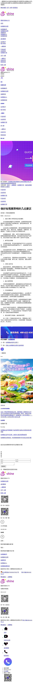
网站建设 (3, 577)
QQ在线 (6, 671)
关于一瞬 (9, 7)
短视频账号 (4, 29)
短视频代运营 (4, 26)
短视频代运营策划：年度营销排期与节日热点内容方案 (16, 437)
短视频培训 (4, 36)
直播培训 (13, 183)
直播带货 (3, 32)
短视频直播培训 (5, 566)
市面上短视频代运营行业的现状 (15, 345)
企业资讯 (3, 51)
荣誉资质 (3, 62)
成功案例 (3, 39)
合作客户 (3, 41)
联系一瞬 (3, 64)
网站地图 (3, 7)
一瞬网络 (9, 577)
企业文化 (3, 60)
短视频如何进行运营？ (12, 342)
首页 (2, 23)
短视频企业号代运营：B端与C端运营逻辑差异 (14, 434)
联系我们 (15, 7)
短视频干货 (4, 52)
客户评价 (3, 43)
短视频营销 (11, 339)
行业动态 (3, 49)
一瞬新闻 (3, 46)
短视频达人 (4, 34)
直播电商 (8, 183)
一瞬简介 (3, 58)
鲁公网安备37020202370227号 (10, 572)
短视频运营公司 (26, 181)
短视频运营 (11, 181)
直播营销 (3, 183)
